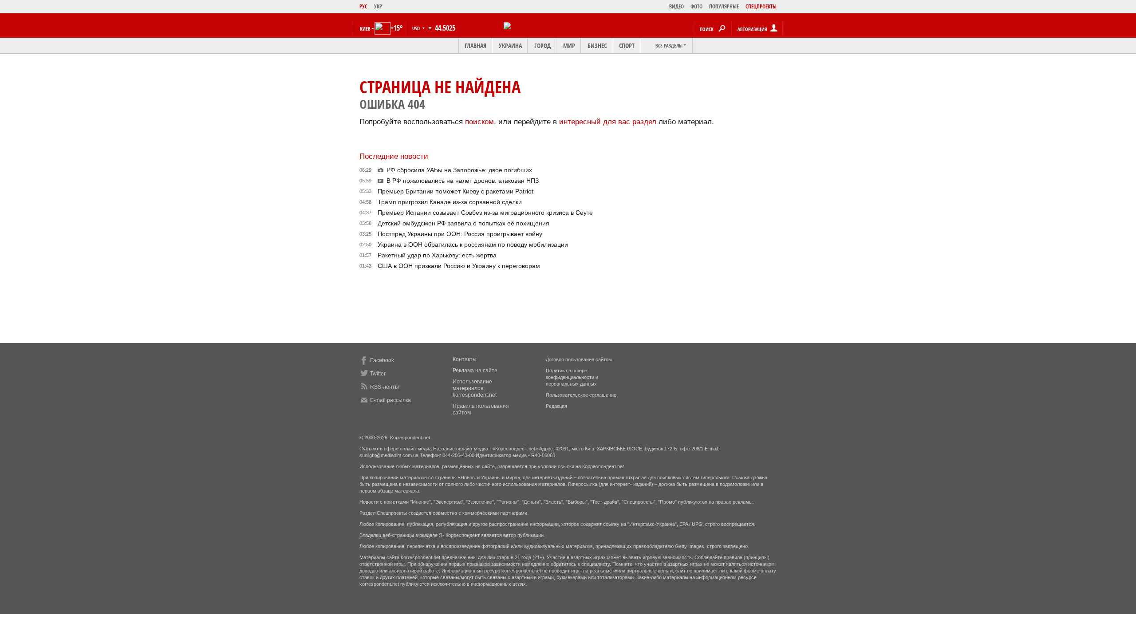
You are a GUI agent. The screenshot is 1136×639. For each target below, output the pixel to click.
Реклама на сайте (475, 370)
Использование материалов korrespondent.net (475, 388)
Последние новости (393, 156)
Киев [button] (365, 28)
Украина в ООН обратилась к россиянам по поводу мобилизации (473, 244)
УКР (378, 6)
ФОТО (696, 6)
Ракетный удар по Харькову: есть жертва (437, 255)
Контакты (465, 359)
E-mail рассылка (390, 400)
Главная (475, 45)
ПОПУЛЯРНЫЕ (724, 6)
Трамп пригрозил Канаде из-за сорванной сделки (450, 201)
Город (542, 45)
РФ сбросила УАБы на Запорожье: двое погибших (459, 170)
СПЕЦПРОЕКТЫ (761, 6)
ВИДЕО (676, 6)
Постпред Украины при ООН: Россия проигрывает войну (460, 233)
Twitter (378, 374)
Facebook (382, 360)
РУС (363, 6)
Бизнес (597, 45)
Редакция (556, 406)
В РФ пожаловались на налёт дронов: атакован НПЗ (463, 180)
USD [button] (416, 28)
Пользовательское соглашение (581, 395)
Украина (510, 45)
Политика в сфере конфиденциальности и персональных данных (572, 377)
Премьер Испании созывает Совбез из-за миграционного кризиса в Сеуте (485, 212)
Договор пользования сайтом (579, 359)
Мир (569, 45)
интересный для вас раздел (607, 122)
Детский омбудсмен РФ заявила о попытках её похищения (463, 223)
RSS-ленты (384, 387)
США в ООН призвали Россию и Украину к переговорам (459, 265)
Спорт (627, 45)
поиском (479, 122)
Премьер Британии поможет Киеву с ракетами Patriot (455, 191)
